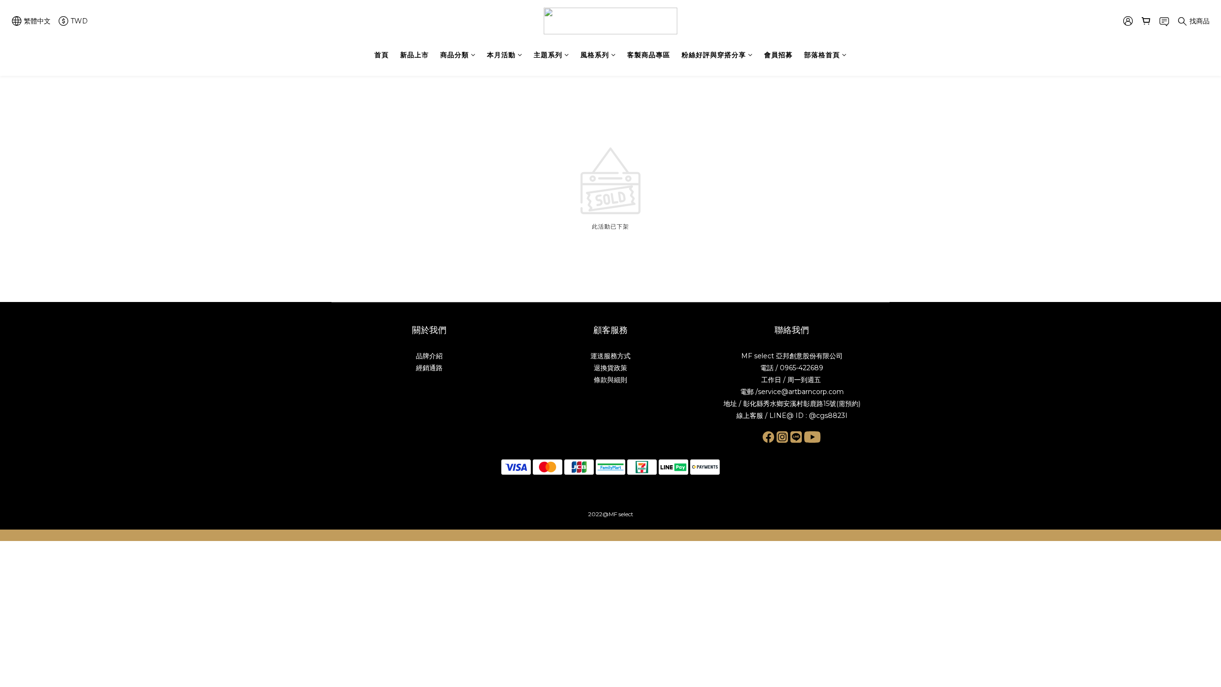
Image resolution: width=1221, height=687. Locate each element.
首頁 (381, 55)
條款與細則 (610, 379)
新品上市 (414, 55)
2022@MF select (610, 514)
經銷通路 (429, 368)
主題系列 (548, 55)
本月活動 (501, 55)
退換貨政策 (610, 368)
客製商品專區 (648, 55)
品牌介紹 (429, 356)
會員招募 (778, 55)
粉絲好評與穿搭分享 (714, 55)
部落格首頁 (822, 55)
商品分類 (454, 55)
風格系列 (594, 55)
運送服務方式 (610, 356)
